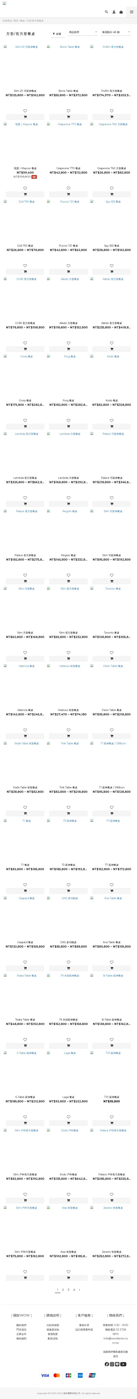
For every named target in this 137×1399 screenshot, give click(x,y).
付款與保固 (53, 1325)
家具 (16, 20)
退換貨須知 (53, 1329)
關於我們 (21, 1325)
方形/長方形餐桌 (35, 20)
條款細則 (21, 1338)
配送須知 (53, 1338)
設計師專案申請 (84, 1329)
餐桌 (22, 20)
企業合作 (21, 1334)
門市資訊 (21, 1329)
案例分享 (84, 1325)
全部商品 (7, 20)
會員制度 (53, 1334)
